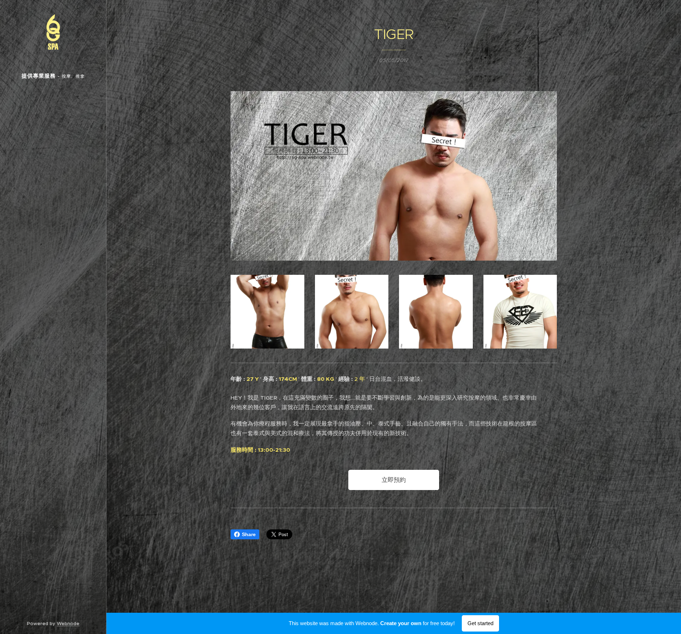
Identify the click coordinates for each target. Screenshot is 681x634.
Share (249, 534)
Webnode (68, 624)
